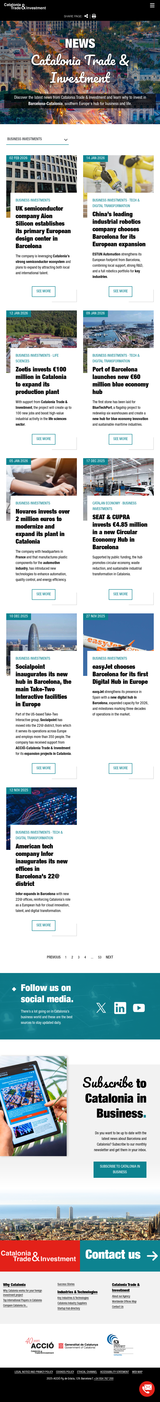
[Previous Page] (54, 957)
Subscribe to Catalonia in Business (120, 1169)
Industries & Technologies (78, 1292)
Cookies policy (65, 1372)
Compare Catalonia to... (15, 1305)
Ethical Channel (87, 1372)
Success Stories (66, 1284)
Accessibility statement (114, 1372)
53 (101, 959)
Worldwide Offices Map (124, 1301)
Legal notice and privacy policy (34, 1372)
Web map (137, 1372)
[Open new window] (147, 1389)
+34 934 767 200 (104, 1378)
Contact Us (118, 1307)
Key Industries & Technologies (73, 1298)
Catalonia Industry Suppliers (72, 1303)
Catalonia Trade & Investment (126, 1288)
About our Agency (121, 1296)
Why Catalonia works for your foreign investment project (22, 1293)
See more (45, 293)
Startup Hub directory (69, 1308)
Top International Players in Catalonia (22, 1300)
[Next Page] (109, 957)
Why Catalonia (14, 1285)
